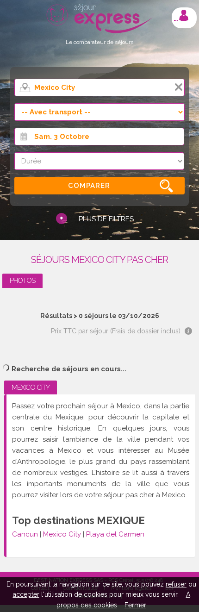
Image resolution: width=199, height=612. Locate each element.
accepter (26, 594)
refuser (176, 584)
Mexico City (62, 534)
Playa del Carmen (115, 534)
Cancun (25, 534)
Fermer (135, 605)
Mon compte (183, 15)
